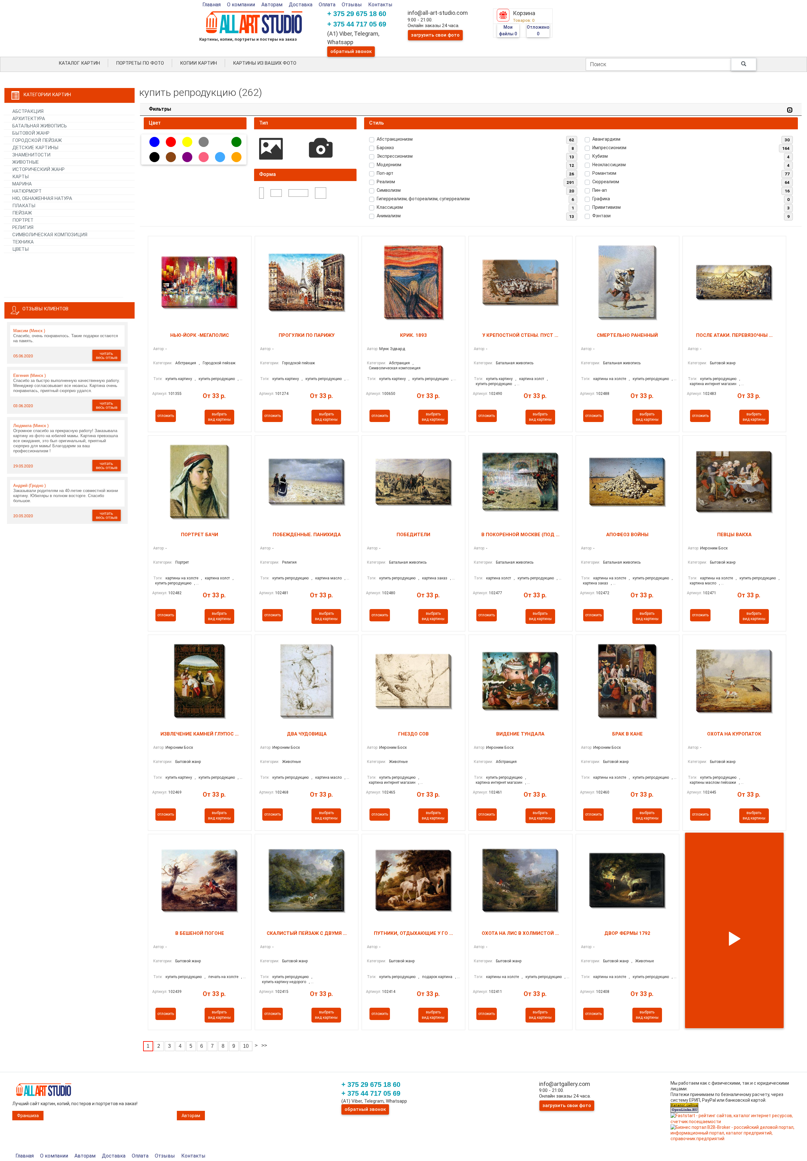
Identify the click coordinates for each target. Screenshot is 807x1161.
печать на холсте (223, 977)
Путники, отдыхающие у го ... (413, 933)
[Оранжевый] (236, 157)
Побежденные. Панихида (307, 534)
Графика (601, 198)
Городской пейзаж (219, 363)
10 (246, 1046)
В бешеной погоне (199, 933)
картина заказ (434, 578)
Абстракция (185, 363)
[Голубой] (220, 157)
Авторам (271, 5)
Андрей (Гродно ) (29, 485)
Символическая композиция (395, 368)
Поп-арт (385, 173)
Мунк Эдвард (392, 348)
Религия (289, 562)
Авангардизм (606, 139)
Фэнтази (601, 215)
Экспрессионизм (395, 156)
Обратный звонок (351, 51)
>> (264, 1045)
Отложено (538, 30)
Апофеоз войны (627, 534)
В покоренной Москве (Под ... (520, 534)
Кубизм (600, 156)
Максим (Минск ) (29, 330)
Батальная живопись (514, 363)
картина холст (531, 379)
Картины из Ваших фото (264, 63)
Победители (413, 534)
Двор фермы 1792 (627, 933)
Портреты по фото (140, 63)
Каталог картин (79, 63)
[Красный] (171, 142)
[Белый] (220, 142)
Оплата (327, 5)
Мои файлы (508, 30)
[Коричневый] (171, 157)
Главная (211, 5)
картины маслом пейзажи (713, 782)
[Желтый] (187, 142)
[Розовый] (204, 157)
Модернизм (389, 164)
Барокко (385, 147)
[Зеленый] (236, 142)
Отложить (165, 415)
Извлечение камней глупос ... (199, 734)
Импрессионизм (609, 147)
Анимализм (389, 215)
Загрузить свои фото (435, 35)
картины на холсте (609, 379)
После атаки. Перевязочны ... (734, 335)
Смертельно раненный (627, 335)
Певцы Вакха (734, 534)
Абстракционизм (395, 139)
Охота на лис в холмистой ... (520, 933)
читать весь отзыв (106, 355)
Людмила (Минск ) (31, 425)
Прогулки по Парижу (306, 335)
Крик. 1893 (413, 335)
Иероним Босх (714, 548)
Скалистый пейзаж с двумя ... (307, 933)
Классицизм (390, 207)
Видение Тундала (520, 734)
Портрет (182, 562)
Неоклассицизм (609, 164)
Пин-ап (599, 190)
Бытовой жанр (722, 363)
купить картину (178, 379)
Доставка (300, 5)
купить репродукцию (217, 379)
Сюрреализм (605, 181)
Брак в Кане (627, 734)
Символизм (389, 190)
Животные (291, 761)
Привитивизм (606, 207)
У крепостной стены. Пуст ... (520, 335)
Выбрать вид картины (219, 417)
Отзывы (352, 5)
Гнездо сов (413, 734)
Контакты (380, 5)
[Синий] (154, 142)
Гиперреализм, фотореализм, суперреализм (423, 198)
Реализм (386, 181)
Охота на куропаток (734, 734)
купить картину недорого (284, 982)
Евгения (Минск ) (29, 375)
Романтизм (604, 173)
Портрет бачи (199, 534)
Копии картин (198, 63)
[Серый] (204, 142)
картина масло (328, 578)
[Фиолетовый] (187, 157)
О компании (241, 5)
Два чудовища (307, 734)
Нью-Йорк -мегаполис (199, 335)
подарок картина (437, 977)
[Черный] (154, 157)
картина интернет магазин (713, 384)
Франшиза (28, 1115)
